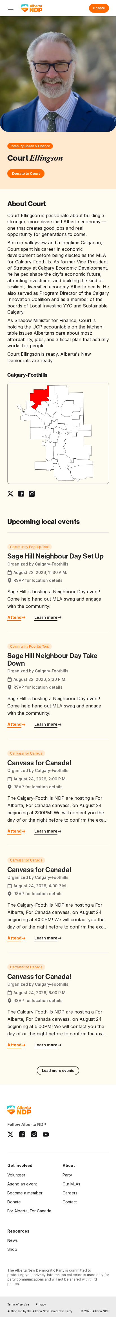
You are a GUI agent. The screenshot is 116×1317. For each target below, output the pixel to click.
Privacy (41, 1304)
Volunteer (16, 1175)
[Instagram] (34, 1134)
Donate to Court (26, 173)
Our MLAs (71, 1184)
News (12, 1240)
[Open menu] (11, 8)
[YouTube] (46, 1134)
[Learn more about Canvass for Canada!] (58, 792)
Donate (99, 8)
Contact (70, 1201)
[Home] (32, 8)
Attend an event (22, 1184)
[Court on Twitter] (10, 494)
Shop (12, 1249)
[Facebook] (22, 1134)
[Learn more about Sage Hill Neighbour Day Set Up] (58, 582)
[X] (10, 1134)
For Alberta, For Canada (29, 1210)
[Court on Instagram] (32, 494)
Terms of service (18, 1304)
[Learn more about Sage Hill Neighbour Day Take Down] (58, 685)
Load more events (58, 1070)
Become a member (25, 1193)
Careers (70, 1192)
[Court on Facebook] (21, 494)
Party (67, 1175)
